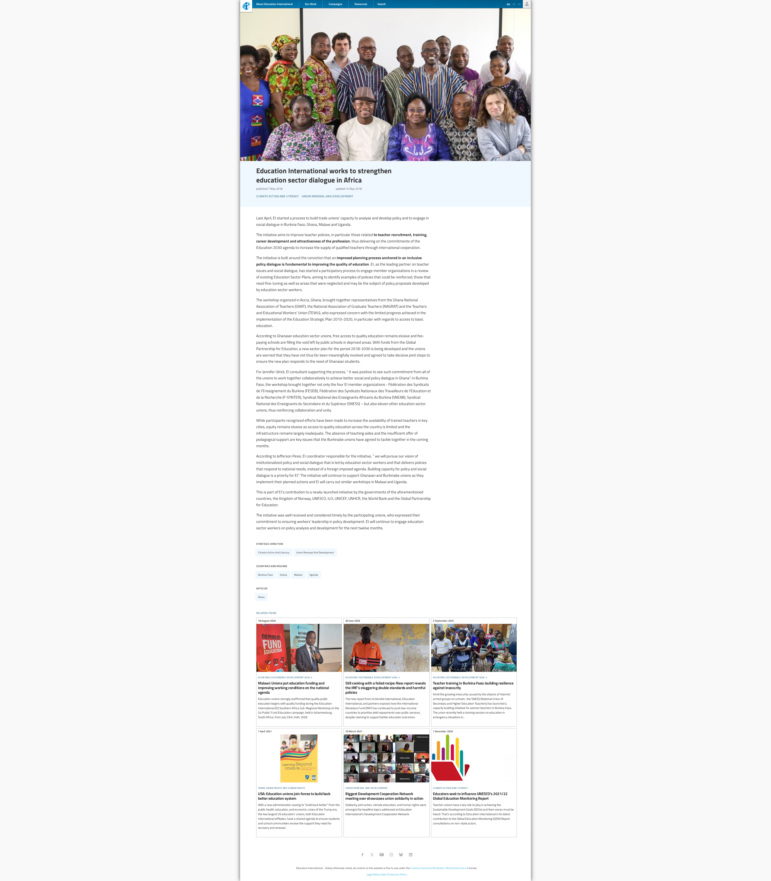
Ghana (283, 574)
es (519, 4)
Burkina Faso (265, 574)
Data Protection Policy (394, 874)
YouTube (381, 854)
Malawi (298, 574)
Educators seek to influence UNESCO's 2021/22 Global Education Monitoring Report (474, 777)
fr (514, 4)
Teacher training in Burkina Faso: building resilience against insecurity (474, 669)
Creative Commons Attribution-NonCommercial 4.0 (439, 868)
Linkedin (410, 854)
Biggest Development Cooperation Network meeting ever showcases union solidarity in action (386, 773)
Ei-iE (246, 6)
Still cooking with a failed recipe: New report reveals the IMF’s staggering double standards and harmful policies (386, 669)
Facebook (362, 854)
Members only (527, 4)
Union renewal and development (315, 552)
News (261, 597)
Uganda (313, 574)
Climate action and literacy (273, 552)
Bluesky (401, 854)
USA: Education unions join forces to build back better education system (299, 780)
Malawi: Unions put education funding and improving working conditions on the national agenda (299, 669)
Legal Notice (374, 874)
